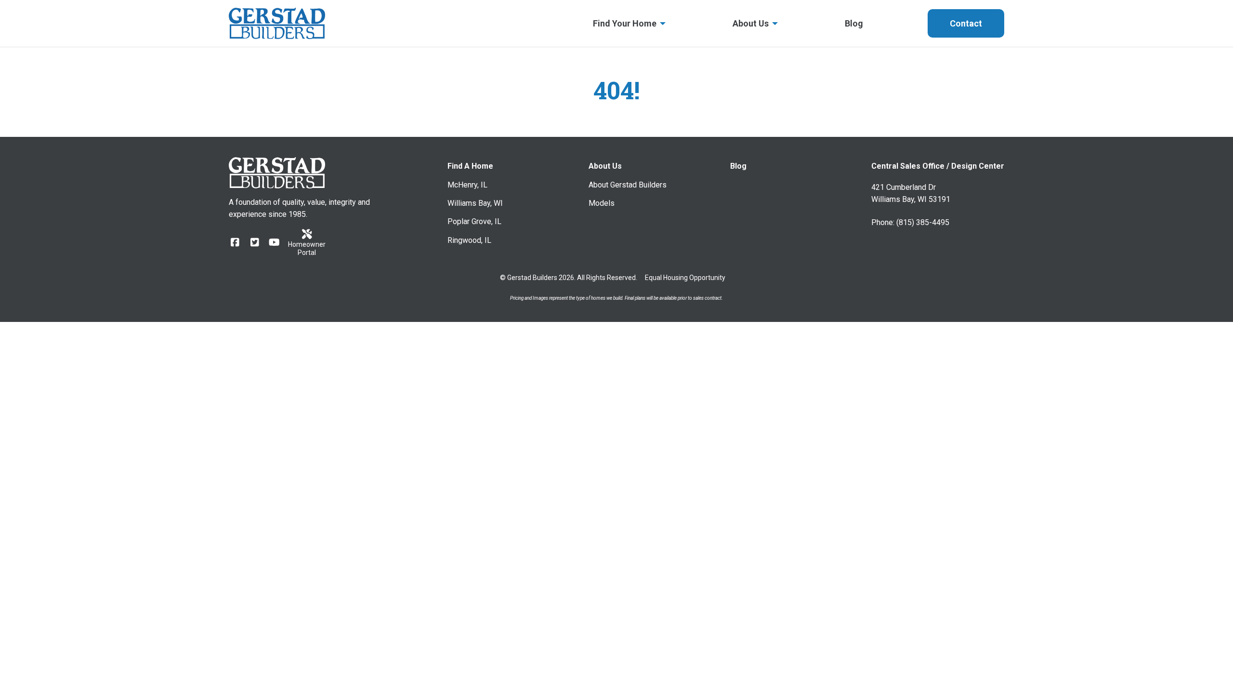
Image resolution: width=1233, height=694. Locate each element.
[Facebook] (235, 242)
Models (602, 203)
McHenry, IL (467, 184)
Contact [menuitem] (966, 23)
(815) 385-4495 (922, 222)
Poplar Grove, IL (474, 221)
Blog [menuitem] (854, 23)
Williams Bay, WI (475, 203)
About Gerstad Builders (628, 184)
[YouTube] (274, 242)
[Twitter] (255, 242)
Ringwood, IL (469, 240)
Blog (738, 166)
